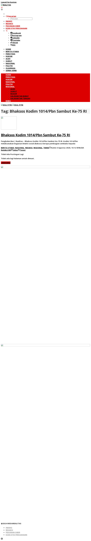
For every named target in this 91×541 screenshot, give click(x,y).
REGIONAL (38, 148)
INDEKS (9, 527)
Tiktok (15, 42)
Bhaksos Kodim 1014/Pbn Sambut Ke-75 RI (35, 135)
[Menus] (2, 7)
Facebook (16, 33)
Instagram (17, 35)
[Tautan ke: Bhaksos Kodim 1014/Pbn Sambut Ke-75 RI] (9, 129)
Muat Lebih (5, 163)
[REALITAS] (6, 5)
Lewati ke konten (8, 2)
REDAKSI (29, 148)
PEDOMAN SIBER (13, 532)
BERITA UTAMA (7, 148)
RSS (13, 45)
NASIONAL (19, 148)
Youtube (16, 40)
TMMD (46, 148)
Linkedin (16, 38)
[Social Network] (6, 30)
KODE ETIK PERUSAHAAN (16, 535)
